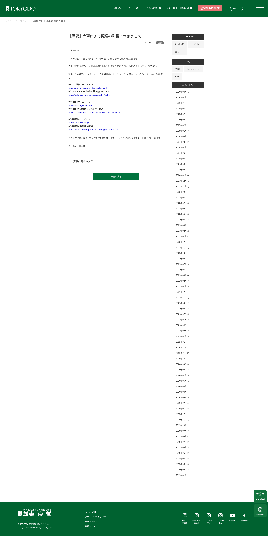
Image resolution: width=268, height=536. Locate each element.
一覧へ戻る (116, 176)
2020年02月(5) (182, 403)
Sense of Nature (193, 69)
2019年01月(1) (182, 475)
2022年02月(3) (182, 281)
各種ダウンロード (93, 526)
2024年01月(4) (182, 175)
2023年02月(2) (182, 231)
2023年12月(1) (182, 181)
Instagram (260, 514)
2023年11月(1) (182, 186)
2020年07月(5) (182, 375)
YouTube (232, 520)
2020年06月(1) (182, 381)
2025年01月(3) (182, 131)
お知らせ (23, 21)
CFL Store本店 (208, 521)
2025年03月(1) (182, 119)
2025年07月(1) (182, 114)
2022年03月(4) (182, 275)
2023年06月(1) (182, 208)
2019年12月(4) (182, 414)
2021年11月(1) (182, 297)
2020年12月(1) (182, 347)
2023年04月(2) (182, 219)
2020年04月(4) (182, 392)
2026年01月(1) (182, 103)
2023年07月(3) (182, 203)
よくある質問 (91, 512)
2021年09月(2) (182, 303)
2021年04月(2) (182, 325)
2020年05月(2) (182, 386)
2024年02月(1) (182, 169)
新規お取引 (260, 499)
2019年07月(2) (182, 442)
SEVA (176, 76)
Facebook (244, 520)
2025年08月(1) (182, 108)
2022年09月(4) (182, 258)
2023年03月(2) (182, 225)
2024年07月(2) (182, 147)
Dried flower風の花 (196, 521)
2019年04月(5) (182, 458)
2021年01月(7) (182, 342)
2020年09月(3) (182, 364)
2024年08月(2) (182, 142)
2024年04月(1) (182, 158)
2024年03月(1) (182, 164)
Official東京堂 (184, 521)
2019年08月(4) (182, 436)
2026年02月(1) (182, 97)
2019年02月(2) (182, 469)
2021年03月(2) (182, 331)
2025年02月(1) (182, 125)
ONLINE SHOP (212, 8)
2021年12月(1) (182, 292)
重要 (177, 52)
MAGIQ (177, 69)
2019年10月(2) (182, 425)
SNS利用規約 (91, 521)
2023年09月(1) (182, 192)
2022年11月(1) (182, 247)
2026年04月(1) (182, 92)
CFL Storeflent (220, 521)
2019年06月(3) (182, 447)
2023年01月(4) (182, 236)
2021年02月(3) (182, 336)
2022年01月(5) (182, 286)
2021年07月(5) (182, 314)
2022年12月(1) (182, 242)
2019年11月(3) (182, 419)
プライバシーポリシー (95, 516)
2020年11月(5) (182, 353)
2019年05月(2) (182, 453)
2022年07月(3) (182, 264)
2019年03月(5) (182, 464)
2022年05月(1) (182, 269)
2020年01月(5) (182, 408)
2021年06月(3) (182, 320)
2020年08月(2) (182, 370)
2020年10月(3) (182, 358)
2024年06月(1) (182, 153)
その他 (195, 44)
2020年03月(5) (182, 397)
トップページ (9, 21)
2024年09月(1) (182, 136)
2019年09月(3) (182, 431)
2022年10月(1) (182, 253)
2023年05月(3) (182, 214)
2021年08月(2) (182, 308)
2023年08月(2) (182, 197)
